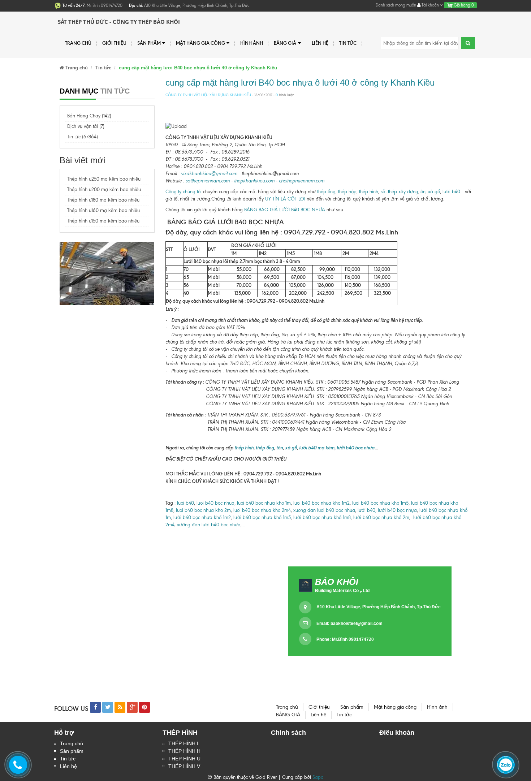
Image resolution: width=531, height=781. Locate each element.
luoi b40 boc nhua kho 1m (264, 503)
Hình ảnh (251, 43)
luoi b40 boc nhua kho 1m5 (380, 503)
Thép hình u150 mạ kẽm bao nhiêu (103, 221)
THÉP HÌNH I (183, 743)
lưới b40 (451, 191)
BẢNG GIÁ (285, 43)
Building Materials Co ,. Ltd (342, 590)
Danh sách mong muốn (396, 5)
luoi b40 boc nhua (215, 503)
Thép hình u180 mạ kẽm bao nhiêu (103, 200)
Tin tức (348, 43)
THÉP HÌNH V (184, 766)
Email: (349, 623)
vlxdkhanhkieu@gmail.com (209, 173)
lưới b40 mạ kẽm (316, 447)
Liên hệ (320, 43)
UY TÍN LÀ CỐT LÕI (285, 199)
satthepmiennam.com (208, 181)
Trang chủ (78, 43)
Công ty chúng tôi (183, 191)
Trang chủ (71, 743)
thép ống (326, 191)
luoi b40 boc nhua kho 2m (203, 510)
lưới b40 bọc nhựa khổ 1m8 (322, 517)
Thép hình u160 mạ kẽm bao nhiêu (103, 210)
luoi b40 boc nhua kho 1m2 (321, 503)
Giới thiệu (114, 43)
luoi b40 (185, 503)
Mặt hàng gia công (200, 43)
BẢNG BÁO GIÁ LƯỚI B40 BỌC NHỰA (284, 209)
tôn (422, 191)
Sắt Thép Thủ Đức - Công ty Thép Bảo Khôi (119, 21)
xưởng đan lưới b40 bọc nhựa (209, 524)
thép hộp (347, 191)
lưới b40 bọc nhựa (356, 447)
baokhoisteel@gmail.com (357, 623)
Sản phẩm (71, 751)
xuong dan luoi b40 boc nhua (324, 510)
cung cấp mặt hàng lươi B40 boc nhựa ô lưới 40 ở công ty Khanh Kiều (300, 82)
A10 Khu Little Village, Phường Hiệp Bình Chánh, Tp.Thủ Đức (378, 606)
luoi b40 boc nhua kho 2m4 (262, 510)
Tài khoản (430, 5)
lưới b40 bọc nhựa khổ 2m (381, 517)
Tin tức (67, 758)
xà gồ (434, 191)
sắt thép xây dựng (399, 191)
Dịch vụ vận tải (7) (85, 126)
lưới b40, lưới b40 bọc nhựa (387, 510)
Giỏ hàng (463, 5)
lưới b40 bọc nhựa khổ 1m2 (201, 517)
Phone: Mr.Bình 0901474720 (345, 639)
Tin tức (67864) (82, 136)
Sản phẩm (149, 43)
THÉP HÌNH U (184, 758)
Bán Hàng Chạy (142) (89, 115)
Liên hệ (68, 766)
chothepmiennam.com (301, 181)
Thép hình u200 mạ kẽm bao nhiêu (104, 189)
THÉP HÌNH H (184, 751)
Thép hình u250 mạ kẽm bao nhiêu (104, 179)
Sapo (317, 777)
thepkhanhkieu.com (254, 181)
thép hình (368, 191)
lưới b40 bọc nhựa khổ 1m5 (262, 517)
